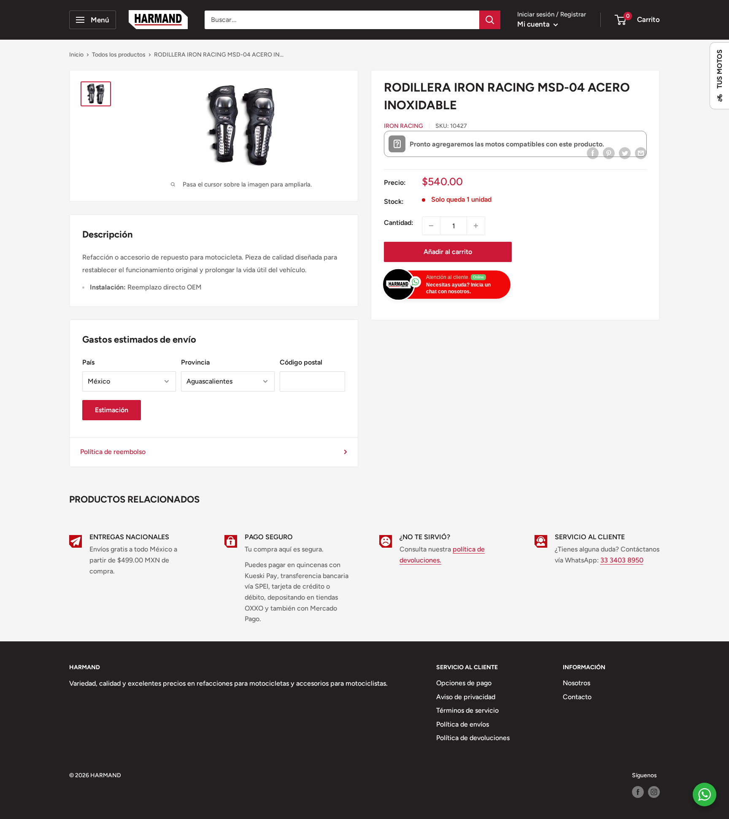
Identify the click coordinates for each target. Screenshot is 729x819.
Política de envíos (462, 724)
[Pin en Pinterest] (609, 152)
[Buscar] (489, 20)
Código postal (301, 362)
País (88, 362)
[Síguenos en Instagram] (654, 792)
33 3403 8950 (621, 560)
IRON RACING (403, 126)
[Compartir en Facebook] (593, 152)
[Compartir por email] (641, 152)
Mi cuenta (534, 24)
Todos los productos (119, 54)
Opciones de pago (463, 683)
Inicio (76, 54)
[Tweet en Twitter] (625, 152)
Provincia (195, 362)
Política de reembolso (113, 452)
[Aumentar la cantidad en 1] (476, 226)
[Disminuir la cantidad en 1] (431, 226)
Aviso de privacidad (465, 697)
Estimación (111, 410)
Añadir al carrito (448, 252)
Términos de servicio (467, 710)
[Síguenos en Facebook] (638, 792)
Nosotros (576, 683)
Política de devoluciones (473, 738)
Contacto (577, 697)
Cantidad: (398, 223)
